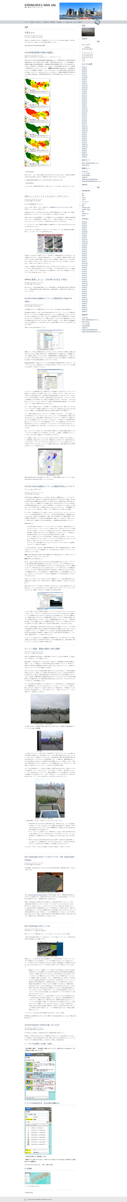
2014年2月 (84, 75)
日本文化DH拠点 (86, 175)
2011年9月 (84, 112)
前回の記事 (27, 362)
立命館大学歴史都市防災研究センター (91, 181)
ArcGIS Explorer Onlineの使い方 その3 (42, 1025)
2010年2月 (84, 142)
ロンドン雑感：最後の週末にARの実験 (42, 649)
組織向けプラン (38, 497)
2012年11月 (85, 87)
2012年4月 (84, 101)
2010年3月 (84, 140)
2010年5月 (84, 136)
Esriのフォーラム (50, 615)
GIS (26, 37)
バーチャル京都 (86, 173)
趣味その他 (69, 22)
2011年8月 (84, 114)
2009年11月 (85, 146)
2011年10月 (85, 111)
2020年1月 (84, 67)
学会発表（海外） (86, 209)
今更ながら (30, 32)
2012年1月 (84, 107)
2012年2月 (84, 105)
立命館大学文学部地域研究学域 (90, 179)
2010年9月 (84, 132)
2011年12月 (85, 109)
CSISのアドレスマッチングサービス (66, 408)
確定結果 (49, 60)
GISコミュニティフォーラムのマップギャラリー (47, 196)
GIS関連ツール (61, 22)
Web (28, 200)
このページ (53, 507)
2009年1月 (84, 152)
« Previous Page (29, 1192)
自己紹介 (32, 22)
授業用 (79, 22)
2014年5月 (84, 73)
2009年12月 (85, 144)
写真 (75, 22)
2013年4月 (84, 81)
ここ (44, 72)
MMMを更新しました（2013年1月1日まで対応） (47, 279)
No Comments (39, 37)
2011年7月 (84, 116)
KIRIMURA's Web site (40, 5)
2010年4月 (84, 138)
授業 (34, 1029)
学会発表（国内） (86, 207)
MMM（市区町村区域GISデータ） (90, 163)
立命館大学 (84, 177)
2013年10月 (85, 77)
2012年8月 (84, 93)
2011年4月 (84, 118)
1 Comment (36, 494)
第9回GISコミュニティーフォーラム (59, 207)
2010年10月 (85, 130)
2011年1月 (84, 124)
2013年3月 (84, 83)
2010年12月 (85, 126)
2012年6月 (84, 97)
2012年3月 (84, 103)
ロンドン (29, 653)
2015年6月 (84, 71)
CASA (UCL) (85, 171)
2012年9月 (84, 91)
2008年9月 (84, 156)
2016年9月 (84, 69)
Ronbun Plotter (85, 165)
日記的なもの (85, 213)
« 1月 (83, 60)
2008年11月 (85, 154)
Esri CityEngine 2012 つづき (37, 926)
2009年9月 (84, 148)
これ (30, 561)
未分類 (83, 215)
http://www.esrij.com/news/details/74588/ (35, 45)
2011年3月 (84, 120)
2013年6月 (84, 79)
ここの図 (27, 180)
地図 (33, 37)
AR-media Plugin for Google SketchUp (37, 895)
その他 (83, 199)
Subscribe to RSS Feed (98, 22)
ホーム (26, 22)
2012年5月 (84, 99)
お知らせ (29, 37)
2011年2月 (84, 122)
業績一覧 (46, 22)
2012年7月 (84, 95)
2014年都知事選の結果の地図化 (39, 52)
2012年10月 (85, 89)
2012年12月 (85, 85)
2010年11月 (85, 128)
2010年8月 (84, 134)
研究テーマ (39, 22)
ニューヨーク (85, 201)
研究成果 (52, 22)
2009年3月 (84, 150)
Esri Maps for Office (30, 312)
